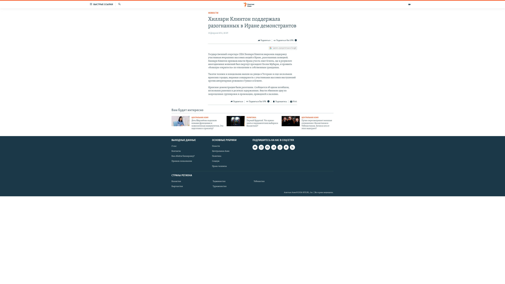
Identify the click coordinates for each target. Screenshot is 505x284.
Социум (215, 161)
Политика (251, 118)
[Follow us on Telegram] (273, 147)
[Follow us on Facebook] (267, 147)
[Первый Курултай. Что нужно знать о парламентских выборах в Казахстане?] (236, 121)
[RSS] (292, 147)
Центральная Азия (199, 118)
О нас (174, 146)
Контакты (176, 151)
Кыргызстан (177, 186)
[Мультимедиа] (409, 4)
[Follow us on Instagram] (261, 147)
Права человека (219, 166)
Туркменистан (220, 186)
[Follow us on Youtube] (254, 147)
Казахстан (176, 181)
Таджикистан (219, 181)
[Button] (264, 40)
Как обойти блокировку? (183, 156)
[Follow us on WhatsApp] (279, 147)
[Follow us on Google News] (286, 147)
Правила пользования (181, 161)
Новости (213, 13)
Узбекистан (259, 181)
